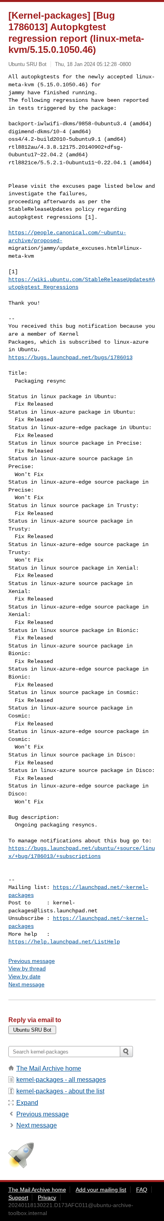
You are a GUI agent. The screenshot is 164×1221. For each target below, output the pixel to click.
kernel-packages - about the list (60, 1091)
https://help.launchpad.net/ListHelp (64, 942)
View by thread (27, 968)
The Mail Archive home (48, 1068)
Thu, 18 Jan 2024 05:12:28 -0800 (93, 64)
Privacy (47, 1197)
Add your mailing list (101, 1189)
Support (18, 1197)
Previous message (31, 961)
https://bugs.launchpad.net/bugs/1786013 (70, 357)
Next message (26, 984)
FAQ (141, 1189)
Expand (27, 1102)
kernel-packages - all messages (61, 1079)
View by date (24, 976)
